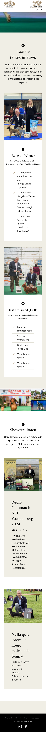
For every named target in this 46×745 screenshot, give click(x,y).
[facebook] (41, 10)
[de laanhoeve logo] (36, 1)
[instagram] (37, 10)
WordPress (28, 721)
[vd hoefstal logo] (10, 1)
